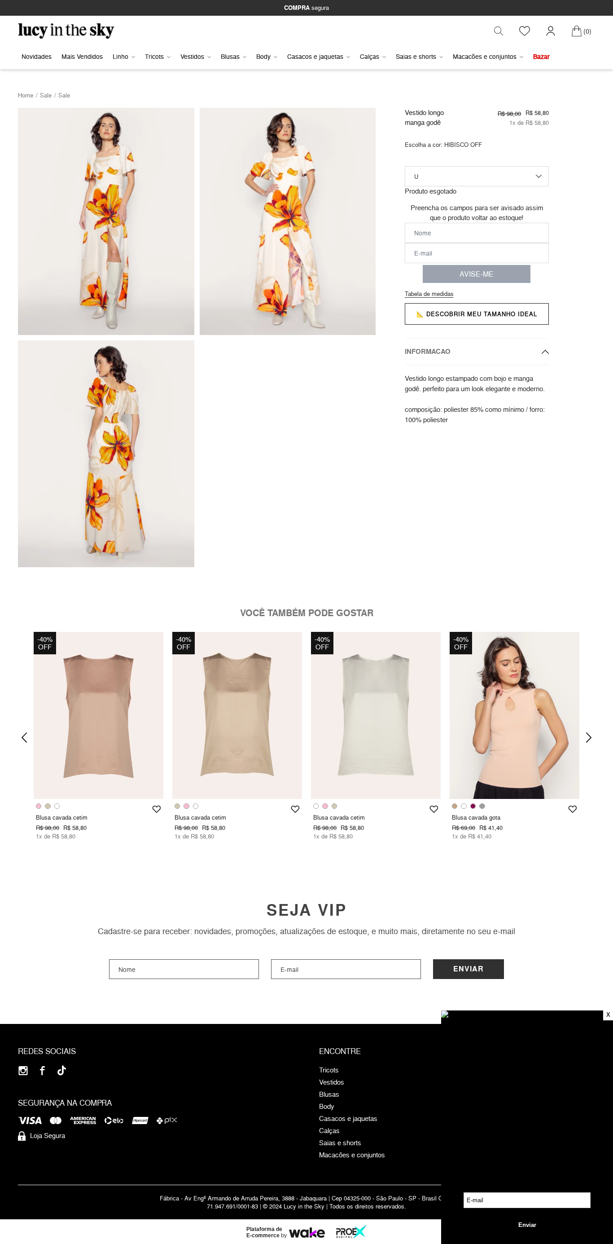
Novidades (37, 56)
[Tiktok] (62, 1070)
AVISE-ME (477, 274)
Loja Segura (47, 1135)
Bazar (541, 56)
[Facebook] (42, 1070)
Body (263, 56)
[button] (24, 737)
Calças (369, 56)
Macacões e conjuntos (485, 56)
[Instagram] (23, 1070)
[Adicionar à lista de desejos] (156, 809)
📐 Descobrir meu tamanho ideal (476, 314)
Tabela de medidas (429, 294)
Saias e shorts (416, 56)
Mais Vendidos (82, 56)
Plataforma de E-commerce (264, 1232)
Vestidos (192, 56)
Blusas (230, 56)
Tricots (154, 56)
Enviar (468, 969)
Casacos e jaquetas (315, 56)
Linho (120, 56)
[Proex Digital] (351, 1232)
